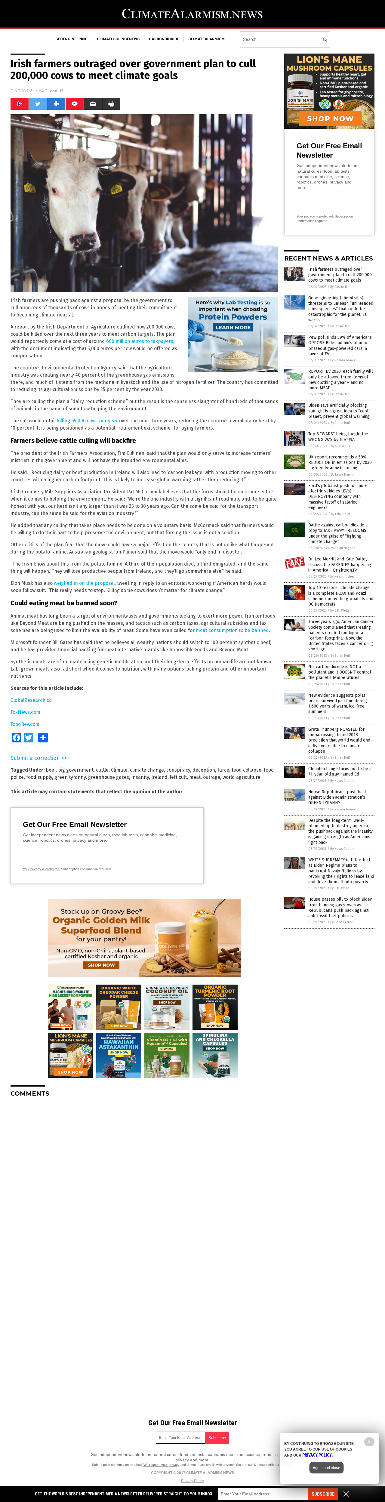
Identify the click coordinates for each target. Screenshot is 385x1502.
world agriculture (241, 777)
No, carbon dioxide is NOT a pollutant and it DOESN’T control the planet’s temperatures (339, 672)
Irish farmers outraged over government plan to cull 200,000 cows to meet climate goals (340, 275)
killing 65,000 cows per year (87, 421)
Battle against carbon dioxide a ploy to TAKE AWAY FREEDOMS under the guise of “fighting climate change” (338, 533)
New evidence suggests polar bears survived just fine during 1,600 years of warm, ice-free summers (337, 703)
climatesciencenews (118, 39)
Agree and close (326, 1467)
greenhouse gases (108, 777)
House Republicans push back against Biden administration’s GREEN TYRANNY (337, 797)
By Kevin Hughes (343, 548)
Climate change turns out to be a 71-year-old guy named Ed (339, 771)
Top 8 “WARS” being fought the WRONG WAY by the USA (338, 436)
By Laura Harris (342, 475)
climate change (147, 770)
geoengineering (71, 39)
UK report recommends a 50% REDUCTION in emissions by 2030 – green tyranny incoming (340, 462)
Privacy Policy (192, 1481)
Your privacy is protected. (41, 869)
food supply (39, 777)
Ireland (159, 777)
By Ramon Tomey (343, 360)
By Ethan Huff (340, 326)
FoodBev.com (25, 724)
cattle (102, 770)
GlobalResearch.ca (31, 700)
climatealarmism (206, 39)
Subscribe (323, 1494)
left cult (178, 777)
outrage (211, 777)
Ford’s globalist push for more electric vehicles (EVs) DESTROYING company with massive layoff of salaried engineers (338, 496)
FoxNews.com (25, 712)
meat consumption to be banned (232, 630)
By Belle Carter (341, 922)
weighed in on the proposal (84, 583)
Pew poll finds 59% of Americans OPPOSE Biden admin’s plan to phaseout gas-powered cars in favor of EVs (340, 345)
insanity (140, 777)
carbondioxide (164, 39)
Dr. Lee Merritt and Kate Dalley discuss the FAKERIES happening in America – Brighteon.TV (339, 564)
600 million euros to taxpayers (139, 341)
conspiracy (178, 770)
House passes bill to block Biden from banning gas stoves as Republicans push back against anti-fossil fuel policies (340, 907)
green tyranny (70, 777)
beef (51, 770)
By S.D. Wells (340, 446)
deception (203, 770)
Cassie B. (54, 91)
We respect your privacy (161, 1465)
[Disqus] (144, 1177)
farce (223, 770)
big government (76, 770)
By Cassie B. (339, 287)
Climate (119, 770)
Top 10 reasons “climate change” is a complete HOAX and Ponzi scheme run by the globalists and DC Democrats (340, 596)
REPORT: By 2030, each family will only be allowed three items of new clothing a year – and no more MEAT (340, 379)
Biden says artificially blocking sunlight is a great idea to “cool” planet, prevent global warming (339, 411)
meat (195, 777)
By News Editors (342, 781)
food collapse (246, 770)
